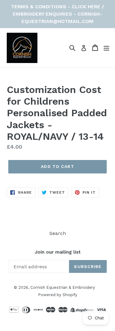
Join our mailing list (58, 252)
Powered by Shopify (57, 294)
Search (57, 233)
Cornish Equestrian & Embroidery (62, 287)
